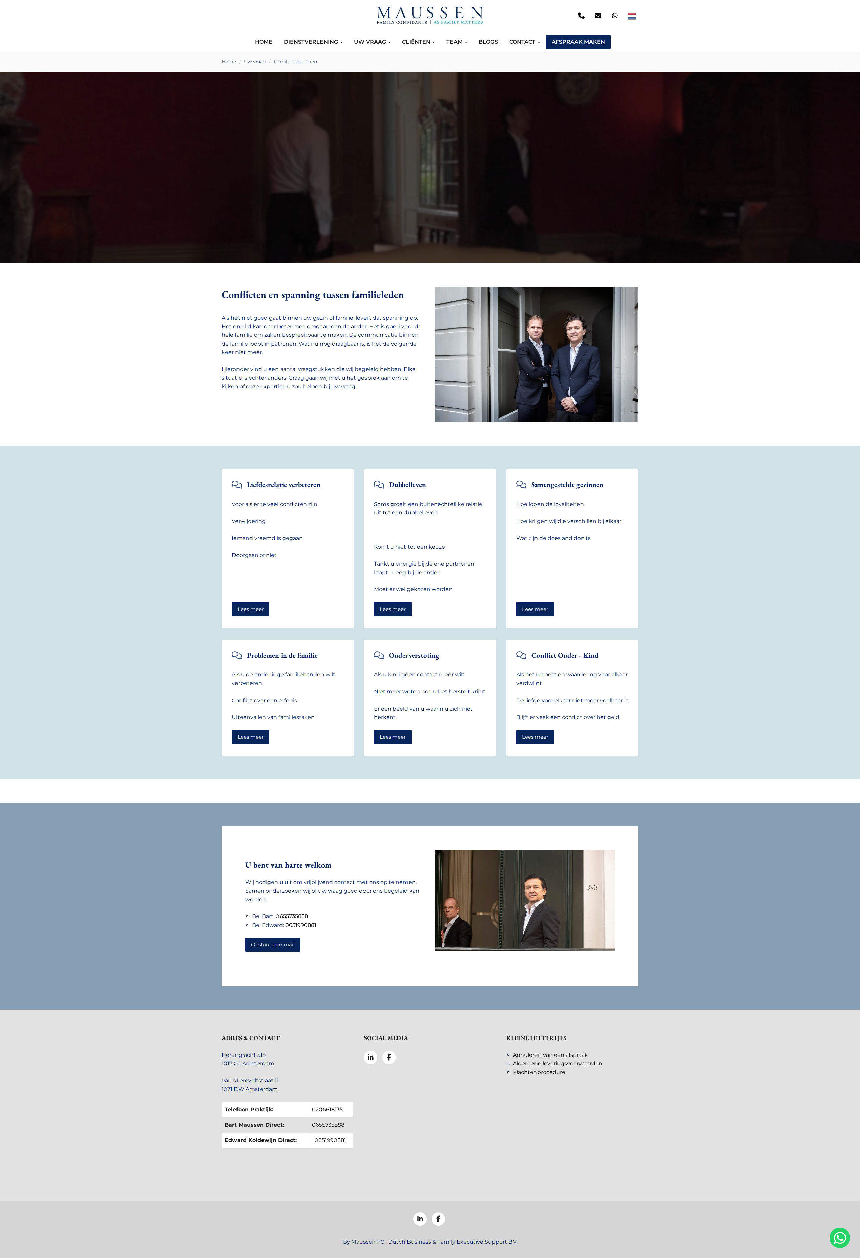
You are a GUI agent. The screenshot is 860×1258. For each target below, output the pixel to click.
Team (455, 42)
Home (263, 42)
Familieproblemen (295, 62)
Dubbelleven (407, 484)
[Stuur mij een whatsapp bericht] (614, 16)
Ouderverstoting (414, 655)
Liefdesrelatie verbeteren (283, 484)
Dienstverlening (311, 42)
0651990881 (300, 925)
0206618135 (327, 1109)
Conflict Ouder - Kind (565, 655)
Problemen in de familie (282, 655)
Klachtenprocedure (539, 1072)
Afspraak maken (578, 42)
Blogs (488, 42)
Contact (523, 42)
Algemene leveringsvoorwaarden (557, 1063)
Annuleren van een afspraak (550, 1055)
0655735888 (292, 916)
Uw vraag (370, 42)
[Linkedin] (228, 16)
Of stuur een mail (273, 944)
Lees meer (251, 609)
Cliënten (417, 42)
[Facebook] (245, 16)
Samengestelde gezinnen (567, 484)
